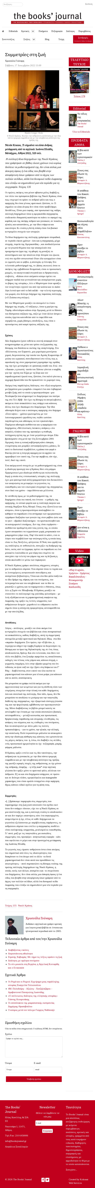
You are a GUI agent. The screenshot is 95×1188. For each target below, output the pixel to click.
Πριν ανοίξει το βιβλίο (82, 248)
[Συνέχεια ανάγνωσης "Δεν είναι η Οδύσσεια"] (73, 532)
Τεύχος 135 (10, 905)
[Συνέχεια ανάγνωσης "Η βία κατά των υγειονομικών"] (73, 156)
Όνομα (8, 1063)
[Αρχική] (4, 31)
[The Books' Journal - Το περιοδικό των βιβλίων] (47, 17)
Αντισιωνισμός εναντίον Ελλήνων (85, 280)
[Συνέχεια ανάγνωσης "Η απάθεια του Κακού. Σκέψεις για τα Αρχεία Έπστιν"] (73, 201)
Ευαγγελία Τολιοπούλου (29, 985)
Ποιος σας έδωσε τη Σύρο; (82, 174)
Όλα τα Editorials (81, 131)
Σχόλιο (8, 1034)
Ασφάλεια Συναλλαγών (16, 1146)
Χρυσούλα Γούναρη (14, 61)
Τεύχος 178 (79, 96)
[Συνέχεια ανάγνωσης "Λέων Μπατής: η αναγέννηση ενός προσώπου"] (73, 309)
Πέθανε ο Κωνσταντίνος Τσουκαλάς (85, 350)
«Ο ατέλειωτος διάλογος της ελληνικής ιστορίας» (33, 996)
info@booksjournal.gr (15, 1141)
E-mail (37, 1063)
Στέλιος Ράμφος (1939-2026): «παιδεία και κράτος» (83, 402)
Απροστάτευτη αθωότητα (20, 953)
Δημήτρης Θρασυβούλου (20, 1006)
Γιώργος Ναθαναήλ (45, 1010)
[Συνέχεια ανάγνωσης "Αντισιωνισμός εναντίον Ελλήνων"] (73, 284)
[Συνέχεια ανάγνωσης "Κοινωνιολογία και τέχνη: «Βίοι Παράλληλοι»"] (73, 228)
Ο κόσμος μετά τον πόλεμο (21, 1010)
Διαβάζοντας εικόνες (18, 950)
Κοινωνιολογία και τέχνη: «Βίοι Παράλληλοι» (85, 226)
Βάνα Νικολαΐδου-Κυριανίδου (82, 290)
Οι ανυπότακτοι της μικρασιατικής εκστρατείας (31, 1003)
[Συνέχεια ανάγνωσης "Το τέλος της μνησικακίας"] (73, 119)
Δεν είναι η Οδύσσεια (83, 529)
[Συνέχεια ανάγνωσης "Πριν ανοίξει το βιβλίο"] (73, 250)
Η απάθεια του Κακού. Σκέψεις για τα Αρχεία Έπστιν (83, 199)
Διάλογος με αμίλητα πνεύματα (23, 960)
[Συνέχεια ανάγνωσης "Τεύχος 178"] (79, 80)
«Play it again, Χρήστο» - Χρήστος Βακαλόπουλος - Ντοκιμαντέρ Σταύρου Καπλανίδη (79, 578)
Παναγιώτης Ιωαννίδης (33, 992)
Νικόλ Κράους (25, 905)
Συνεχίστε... (71, 1169)
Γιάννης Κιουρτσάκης (18, 999)
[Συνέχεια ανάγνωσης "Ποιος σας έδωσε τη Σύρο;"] (73, 176)
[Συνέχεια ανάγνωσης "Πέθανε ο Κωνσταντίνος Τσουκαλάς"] (73, 353)
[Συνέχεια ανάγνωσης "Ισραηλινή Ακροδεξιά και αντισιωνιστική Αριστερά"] (73, 376)
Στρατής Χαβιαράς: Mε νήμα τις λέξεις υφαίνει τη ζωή (35, 957)
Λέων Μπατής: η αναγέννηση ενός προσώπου (84, 306)
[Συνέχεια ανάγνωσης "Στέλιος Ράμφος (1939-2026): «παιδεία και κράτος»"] (73, 405)
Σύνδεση (88, 4)
